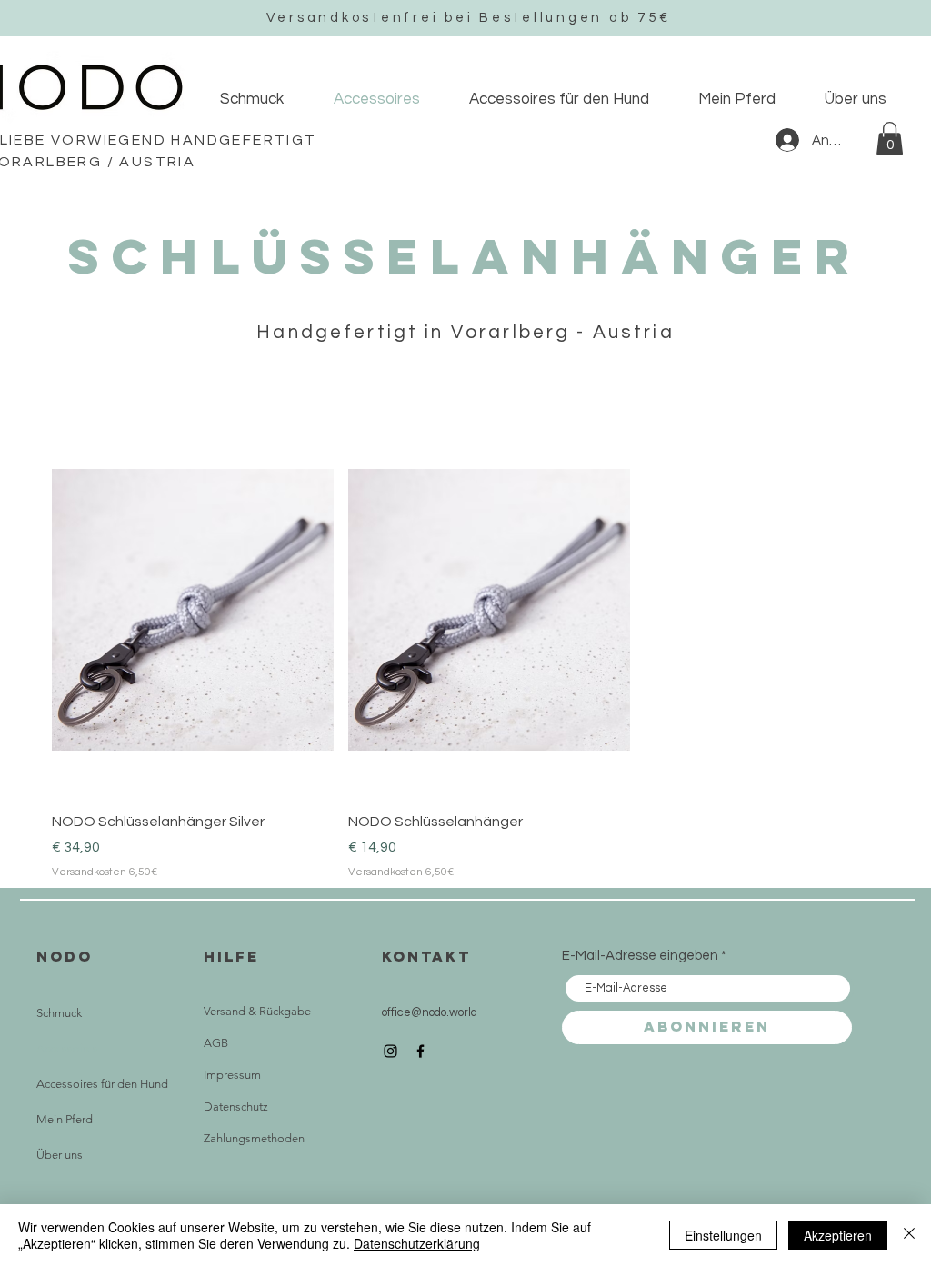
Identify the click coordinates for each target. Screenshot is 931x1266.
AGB (216, 1043)
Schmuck (59, 1013)
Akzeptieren (838, 1235)
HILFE (231, 956)
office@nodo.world (429, 1012)
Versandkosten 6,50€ (104, 872)
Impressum (232, 1075)
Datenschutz (236, 1106)
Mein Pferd (64, 1119)
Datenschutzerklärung (417, 1243)
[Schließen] (909, 1235)
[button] (890, 138)
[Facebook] (420, 1051)
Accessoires (67, 1048)
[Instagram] (390, 1051)
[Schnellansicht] (193, 609)
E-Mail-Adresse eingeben (640, 955)
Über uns (59, 1154)
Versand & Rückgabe (257, 1011)
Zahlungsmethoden (254, 1138)
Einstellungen (723, 1235)
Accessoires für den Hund (102, 1084)
